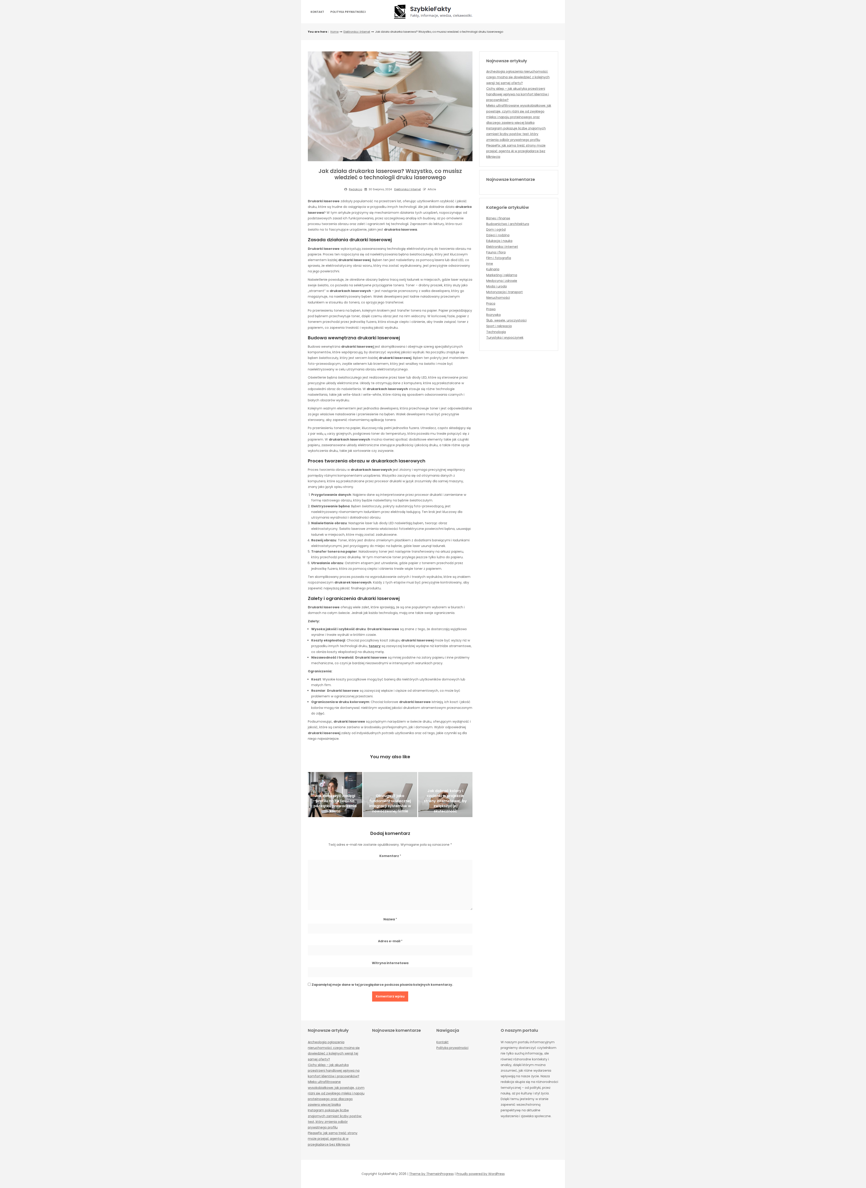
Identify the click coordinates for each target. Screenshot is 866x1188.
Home (334, 32)
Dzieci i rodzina (497, 235)
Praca (490, 303)
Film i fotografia (498, 258)
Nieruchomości (498, 297)
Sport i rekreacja (499, 326)
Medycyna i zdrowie (501, 280)
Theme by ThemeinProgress (431, 1174)
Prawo (491, 309)
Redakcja (355, 189)
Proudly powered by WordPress (480, 1174)
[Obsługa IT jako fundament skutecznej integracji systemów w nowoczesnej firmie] (390, 794)
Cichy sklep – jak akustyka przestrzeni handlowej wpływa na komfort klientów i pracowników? (517, 94)
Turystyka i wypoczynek (504, 337)
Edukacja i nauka (499, 241)
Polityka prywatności (348, 12)
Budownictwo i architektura (507, 224)
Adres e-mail (390, 941)
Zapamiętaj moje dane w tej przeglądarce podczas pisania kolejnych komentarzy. (382, 984)
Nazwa (390, 919)
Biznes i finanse (498, 218)
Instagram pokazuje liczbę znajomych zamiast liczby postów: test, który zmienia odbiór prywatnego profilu (516, 134)
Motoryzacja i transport (504, 292)
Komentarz (390, 856)
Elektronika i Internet (356, 32)
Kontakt (317, 12)
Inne (489, 263)
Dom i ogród (496, 229)
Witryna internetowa (390, 963)
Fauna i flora (496, 252)
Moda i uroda (496, 286)
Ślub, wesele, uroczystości (506, 320)
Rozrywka (493, 315)
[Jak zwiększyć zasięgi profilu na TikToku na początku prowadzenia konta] (335, 794)
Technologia (496, 332)
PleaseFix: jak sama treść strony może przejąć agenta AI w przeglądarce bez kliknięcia (516, 151)
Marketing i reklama (501, 275)
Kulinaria (492, 269)
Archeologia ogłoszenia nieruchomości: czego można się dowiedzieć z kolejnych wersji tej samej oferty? (518, 77)
